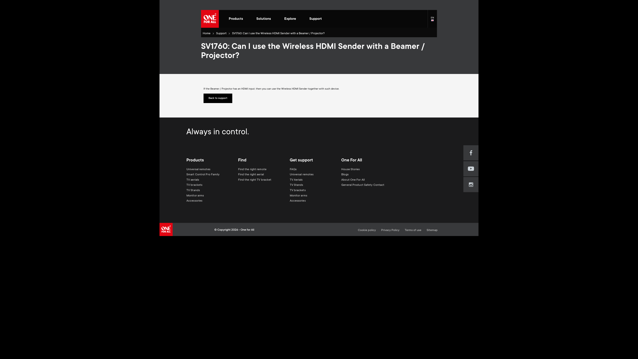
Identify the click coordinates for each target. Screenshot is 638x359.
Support (315, 19)
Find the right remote (252, 169)
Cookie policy (367, 230)
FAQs (293, 169)
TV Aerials (296, 180)
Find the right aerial (251, 174)
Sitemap (432, 230)
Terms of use (413, 230)
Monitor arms (195, 195)
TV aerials (192, 180)
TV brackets (194, 185)
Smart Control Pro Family (202, 174)
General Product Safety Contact (362, 185)
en (434, 21)
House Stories (350, 169)
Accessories (194, 201)
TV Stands (193, 190)
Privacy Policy (390, 230)
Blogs (345, 174)
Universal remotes (198, 169)
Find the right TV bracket (254, 180)
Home (207, 33)
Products (236, 19)
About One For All (353, 180)
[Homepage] (210, 19)
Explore (290, 19)
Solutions (263, 19)
